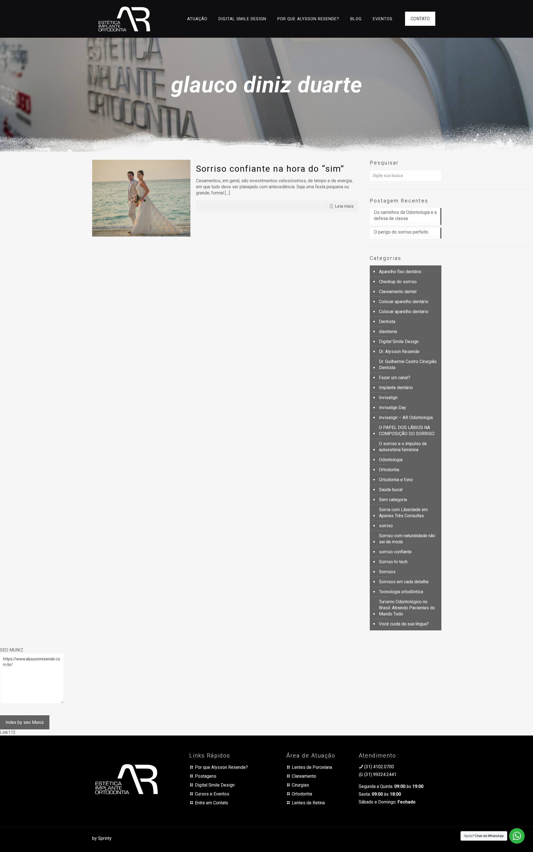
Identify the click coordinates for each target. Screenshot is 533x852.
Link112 (8, 732)
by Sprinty (102, 838)
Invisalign (388, 397)
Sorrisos (387, 571)
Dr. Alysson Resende (399, 351)
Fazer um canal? (394, 377)
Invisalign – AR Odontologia (406, 417)
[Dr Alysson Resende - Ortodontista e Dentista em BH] (124, 18)
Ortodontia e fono (396, 479)
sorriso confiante (395, 551)
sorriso (386, 525)
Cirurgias (300, 785)
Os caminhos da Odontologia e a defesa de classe (405, 215)
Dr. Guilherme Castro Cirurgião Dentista (408, 364)
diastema (388, 331)
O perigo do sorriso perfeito (401, 232)
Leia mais (344, 206)
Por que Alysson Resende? (221, 767)
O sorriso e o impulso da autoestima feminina (403, 446)
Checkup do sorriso (398, 281)
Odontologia (391, 459)
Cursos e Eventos (212, 794)
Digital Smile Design (399, 341)
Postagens (205, 776)
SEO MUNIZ (11, 650)
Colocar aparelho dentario (403, 311)
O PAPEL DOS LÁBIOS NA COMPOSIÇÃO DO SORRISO (406, 430)
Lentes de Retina (308, 802)
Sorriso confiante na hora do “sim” (270, 168)
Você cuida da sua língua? (404, 624)
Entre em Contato (211, 802)
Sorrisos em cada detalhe (404, 581)
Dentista (387, 321)
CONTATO (420, 18)
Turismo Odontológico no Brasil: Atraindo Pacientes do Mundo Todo (407, 608)
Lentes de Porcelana (312, 767)
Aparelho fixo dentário (400, 271)
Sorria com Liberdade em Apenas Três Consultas (403, 512)
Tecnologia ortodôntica (401, 591)
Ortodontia (389, 469)
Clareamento (304, 776)
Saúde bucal (391, 489)
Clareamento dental (397, 291)
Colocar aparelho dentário (403, 301)
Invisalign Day (392, 407)
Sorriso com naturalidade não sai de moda (407, 538)
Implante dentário (396, 387)
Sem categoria (393, 499)
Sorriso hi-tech (393, 561)
